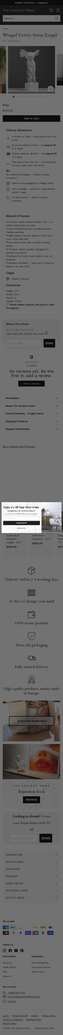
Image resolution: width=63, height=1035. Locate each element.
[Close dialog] (59, 504)
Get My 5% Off (21, 523)
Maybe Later (21, 528)
